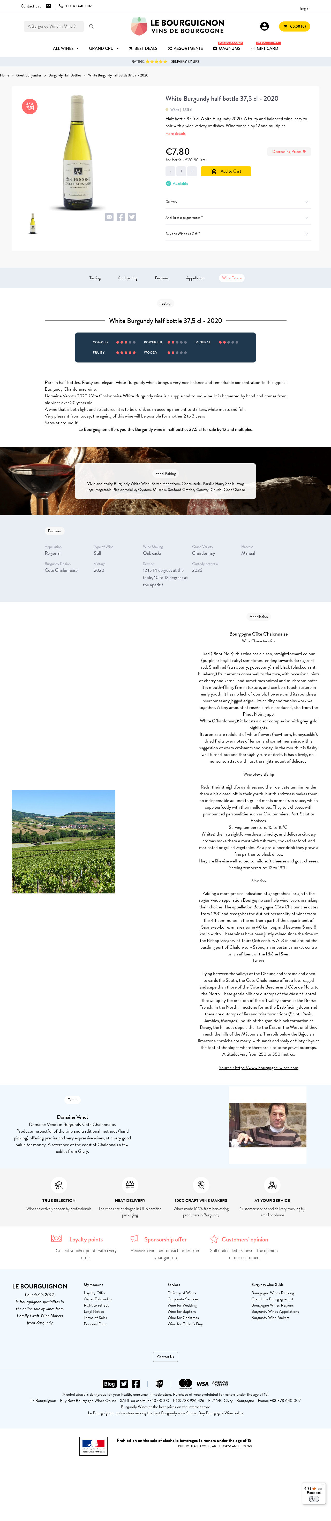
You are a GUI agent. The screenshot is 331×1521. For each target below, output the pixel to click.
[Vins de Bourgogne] (177, 26)
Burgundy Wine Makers (270, 1318)
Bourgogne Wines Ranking (272, 1293)
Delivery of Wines (182, 1293)
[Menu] (323, 1485)
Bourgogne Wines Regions (272, 1305)
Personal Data (95, 1324)
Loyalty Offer (95, 1293)
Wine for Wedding (182, 1305)
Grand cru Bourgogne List (272, 1299)
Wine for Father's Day (185, 1324)
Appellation (195, 278)
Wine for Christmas (183, 1318)
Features (162, 278)
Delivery (171, 201)
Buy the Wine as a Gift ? (183, 233)
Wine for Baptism (182, 1311)
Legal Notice (94, 1311)
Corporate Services (183, 1299)
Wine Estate (232, 278)
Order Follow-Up (98, 1299)
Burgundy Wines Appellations (275, 1311)
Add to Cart (226, 171)
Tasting (95, 278)
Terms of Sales (95, 1318)
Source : (227, 1067)
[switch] (314, 1499)
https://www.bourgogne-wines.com (266, 1067)
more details (176, 133)
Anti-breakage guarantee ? (184, 217)
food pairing (127, 278)
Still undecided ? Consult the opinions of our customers (245, 1254)
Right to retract (96, 1305)
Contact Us (165, 1357)
